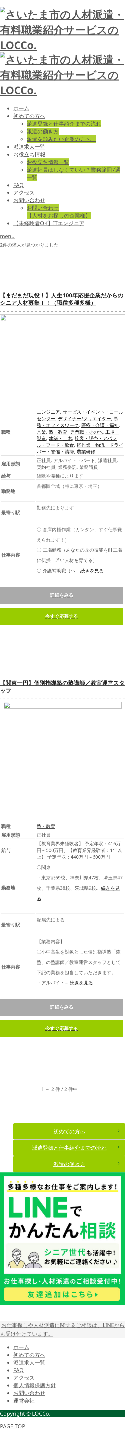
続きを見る (92, 570)
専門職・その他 (86, 432)
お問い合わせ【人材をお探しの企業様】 (59, 211)
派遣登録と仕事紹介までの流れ (64, 123)
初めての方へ (29, 116)
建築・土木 (60, 438)
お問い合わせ (29, 200)
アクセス (24, 192)
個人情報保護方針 (34, 1385)
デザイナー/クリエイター (84, 418)
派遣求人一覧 (29, 146)
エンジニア (48, 412)
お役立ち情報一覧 (48, 162)
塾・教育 (58, 432)
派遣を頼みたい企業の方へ (61, 139)
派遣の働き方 (43, 131)
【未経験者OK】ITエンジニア (48, 223)
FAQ (18, 185)
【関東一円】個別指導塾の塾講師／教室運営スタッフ (62, 686)
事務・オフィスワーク (77, 421)
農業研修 (86, 451)
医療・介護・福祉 (100, 425)
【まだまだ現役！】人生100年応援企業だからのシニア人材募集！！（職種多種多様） (61, 299)
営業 (41, 432)
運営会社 (24, 1400)
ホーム (21, 108)
